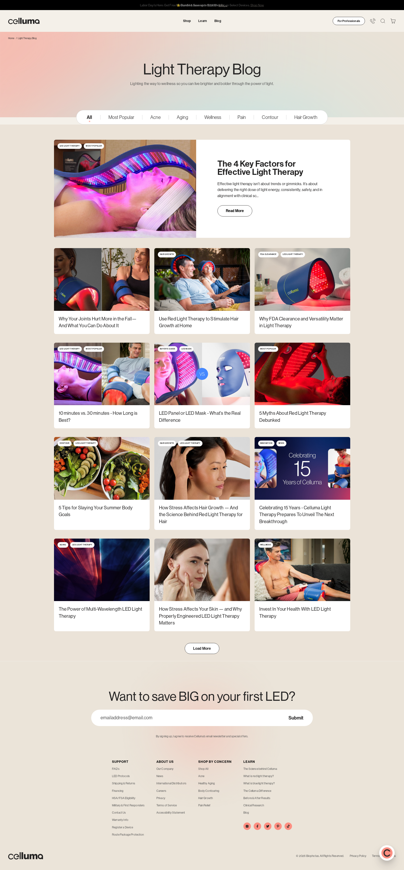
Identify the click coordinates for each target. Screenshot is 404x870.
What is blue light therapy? (259, 783)
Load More (202, 648)
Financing (117, 791)
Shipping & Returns (123, 783)
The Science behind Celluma (260, 769)
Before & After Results (257, 798)
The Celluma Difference (257, 791)
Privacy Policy (358, 856)
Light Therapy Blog (27, 38)
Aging (182, 117)
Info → (223, 5)
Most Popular (121, 117)
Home (11, 38)
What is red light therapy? (258, 776)
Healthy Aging (206, 783)
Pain (242, 117)
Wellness (212, 117)
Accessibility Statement (170, 812)
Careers (161, 791)
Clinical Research (253, 805)
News (159, 776)
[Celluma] (24, 21)
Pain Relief (204, 805)
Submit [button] (296, 718)
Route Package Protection (128, 834)
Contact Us (119, 812)
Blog (246, 812)
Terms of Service (166, 805)
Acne (155, 117)
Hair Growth (305, 117)
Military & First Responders (128, 805)
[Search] (383, 21)
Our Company (165, 769)
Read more (239, 212)
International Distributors (171, 783)
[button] (393, 21)
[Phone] (372, 21)
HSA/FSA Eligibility (123, 798)
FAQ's (115, 769)
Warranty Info (120, 820)
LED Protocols (121, 776)
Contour (270, 117)
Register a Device (122, 827)
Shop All (203, 769)
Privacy (160, 798)
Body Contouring (208, 791)
